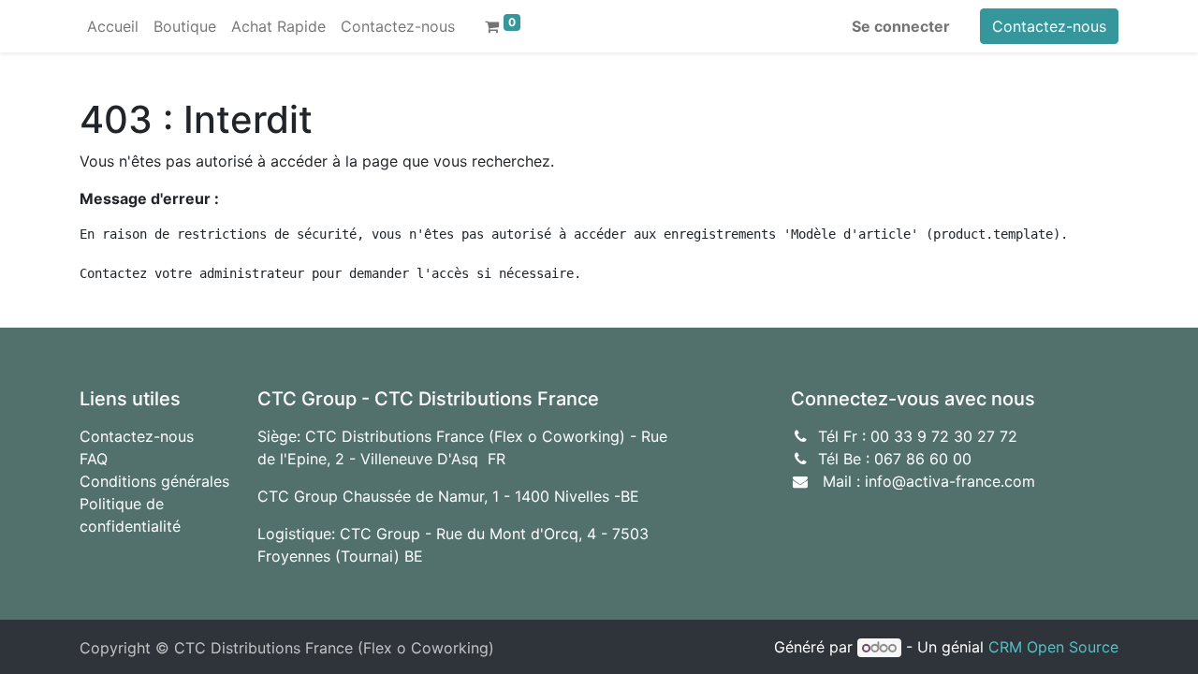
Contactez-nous (1049, 26)
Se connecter (901, 26)
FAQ (94, 458)
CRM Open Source (1053, 646)
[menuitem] (113, 26)
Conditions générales (154, 481)
